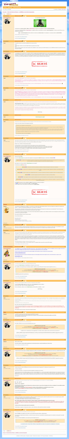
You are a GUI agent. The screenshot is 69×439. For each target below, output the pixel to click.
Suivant (10, 430)
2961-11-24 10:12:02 (18, 409)
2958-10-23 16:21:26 (18, 51)
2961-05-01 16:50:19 (18, 204)
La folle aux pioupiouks (8, 246)
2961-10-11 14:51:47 (18, 339)
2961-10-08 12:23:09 (18, 319)
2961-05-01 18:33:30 (18, 246)
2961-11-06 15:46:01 (18, 348)
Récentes (59, 9)
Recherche (10, 7)
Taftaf (5, 312)
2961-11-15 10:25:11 (18, 378)
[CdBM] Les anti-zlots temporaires (27, 12)
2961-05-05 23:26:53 (18, 280)
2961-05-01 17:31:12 (18, 230)
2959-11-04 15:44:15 (18, 119)
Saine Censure (32, 28)
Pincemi (5, 204)
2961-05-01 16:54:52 (18, 224)
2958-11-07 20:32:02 (18, 76)
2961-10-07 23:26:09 (18, 312)
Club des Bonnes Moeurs (12, 12)
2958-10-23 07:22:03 (18, 41)
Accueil (5, 7)
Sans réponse (64, 9)
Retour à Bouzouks (17, 7)
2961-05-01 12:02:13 (18, 154)
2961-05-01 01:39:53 (18, 138)
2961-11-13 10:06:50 (18, 365)
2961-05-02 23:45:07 (18, 261)
